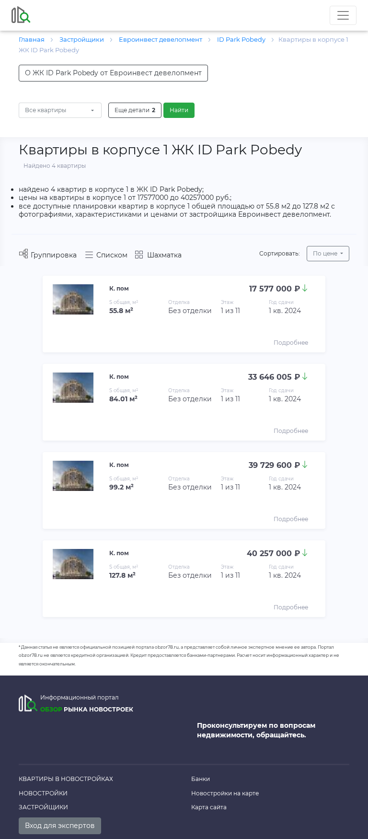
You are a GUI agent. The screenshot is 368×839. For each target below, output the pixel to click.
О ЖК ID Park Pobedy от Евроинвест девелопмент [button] (113, 73)
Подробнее (291, 342)
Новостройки (43, 793)
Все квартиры (45, 110)
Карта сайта (209, 807)
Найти (179, 110)
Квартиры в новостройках (66, 778)
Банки (200, 778)
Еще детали (135, 110)
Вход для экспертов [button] (60, 825)
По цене (326, 253)
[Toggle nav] (343, 15)
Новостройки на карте (225, 793)
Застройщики (43, 807)
